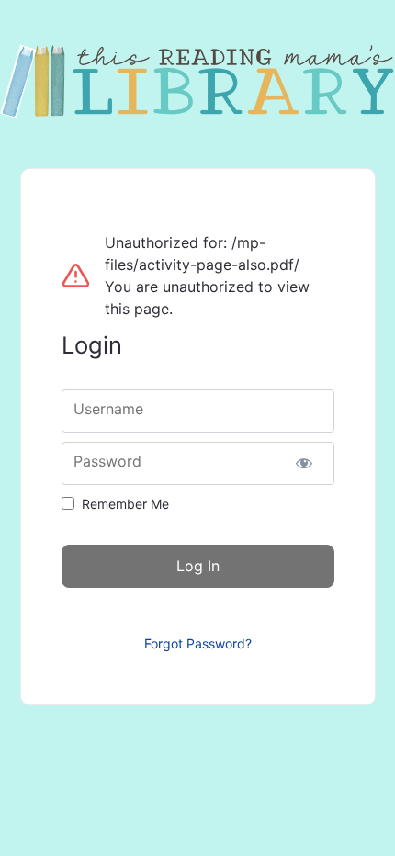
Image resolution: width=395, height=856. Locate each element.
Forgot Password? (198, 643)
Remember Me (125, 504)
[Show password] (304, 463)
